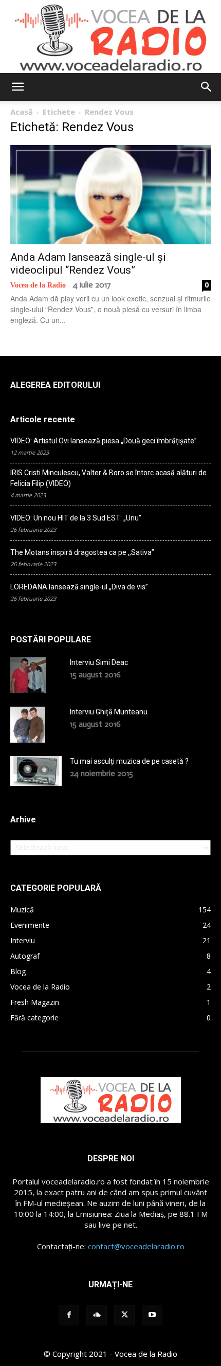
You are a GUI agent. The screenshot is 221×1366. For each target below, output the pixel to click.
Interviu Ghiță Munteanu (109, 712)
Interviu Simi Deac (99, 662)
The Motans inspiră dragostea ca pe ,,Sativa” (82, 552)
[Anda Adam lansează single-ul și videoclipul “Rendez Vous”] (110, 194)
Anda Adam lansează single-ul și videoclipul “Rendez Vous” (88, 263)
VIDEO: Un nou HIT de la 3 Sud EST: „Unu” (75, 518)
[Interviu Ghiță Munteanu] (27, 725)
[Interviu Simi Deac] (28, 675)
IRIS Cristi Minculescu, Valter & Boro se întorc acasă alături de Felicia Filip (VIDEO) (108, 478)
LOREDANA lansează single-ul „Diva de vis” (79, 587)
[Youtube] (152, 1315)
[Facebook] (69, 1315)
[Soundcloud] (96, 1315)
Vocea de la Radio (38, 285)
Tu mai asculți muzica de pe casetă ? (129, 761)
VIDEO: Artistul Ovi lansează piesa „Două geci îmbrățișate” (103, 441)
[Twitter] (124, 1315)
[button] (17, 87)
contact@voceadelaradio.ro (136, 1246)
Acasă (21, 111)
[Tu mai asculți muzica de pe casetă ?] (36, 771)
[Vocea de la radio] (110, 36)
